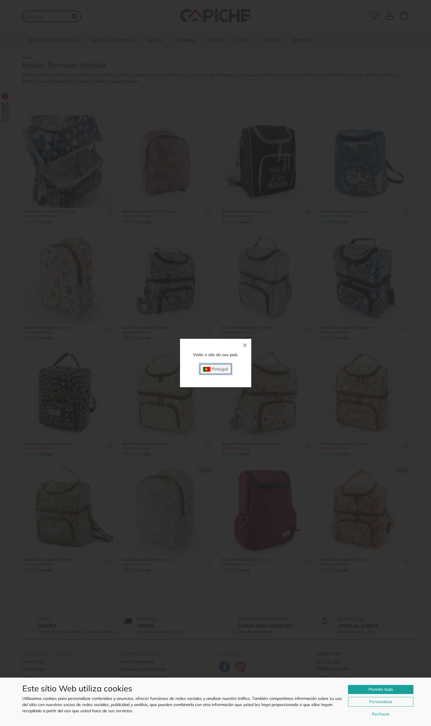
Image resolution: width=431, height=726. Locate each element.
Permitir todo (381, 689)
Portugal (219, 369)
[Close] (244, 345)
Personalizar (380, 701)
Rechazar (381, 714)
